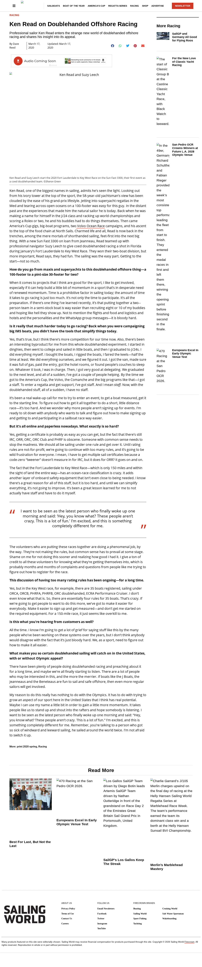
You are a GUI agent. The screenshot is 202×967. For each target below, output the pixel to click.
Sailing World (140, 913)
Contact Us (66, 918)
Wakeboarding (169, 918)
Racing (134, 6)
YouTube (101, 928)
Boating (137, 908)
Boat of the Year (74, 6)
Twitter (100, 918)
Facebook (102, 913)
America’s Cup (96, 6)
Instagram (102, 923)
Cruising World (169, 908)
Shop (145, 6)
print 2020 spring (27, 746)
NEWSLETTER (182, 6)
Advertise (157, 6)
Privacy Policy (68, 908)
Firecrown (189, 942)
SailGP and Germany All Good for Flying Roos (184, 37)
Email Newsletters (105, 908)
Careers (65, 923)
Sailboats (53, 6)
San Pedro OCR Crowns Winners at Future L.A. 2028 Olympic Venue (185, 149)
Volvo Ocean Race (90, 226)
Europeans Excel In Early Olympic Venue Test (185, 354)
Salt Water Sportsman (173, 913)
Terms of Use (67, 913)
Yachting (137, 923)
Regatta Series (117, 6)
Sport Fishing (139, 918)
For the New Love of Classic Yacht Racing (184, 62)
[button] (112, 46)
